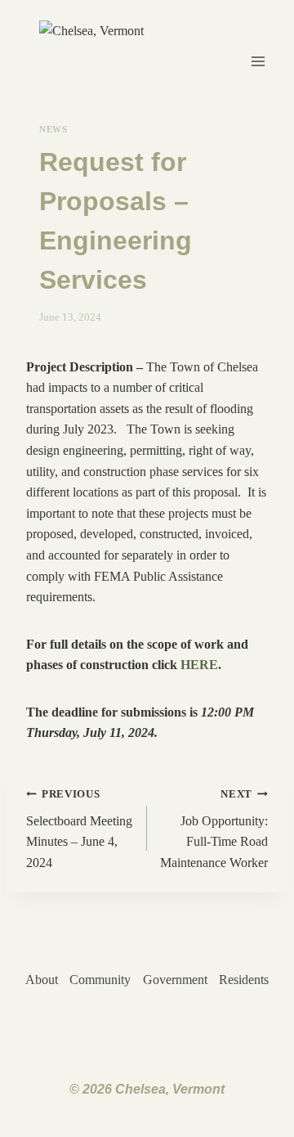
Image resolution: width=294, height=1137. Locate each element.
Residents (244, 979)
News (53, 129)
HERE (199, 665)
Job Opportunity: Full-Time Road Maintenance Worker (214, 829)
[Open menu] (258, 61)
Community (100, 979)
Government (175, 979)
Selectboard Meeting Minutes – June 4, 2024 (79, 829)
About (41, 979)
